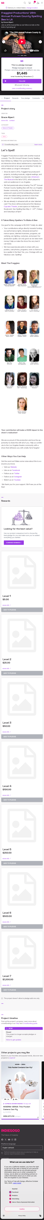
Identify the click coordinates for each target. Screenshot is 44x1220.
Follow (22, 81)
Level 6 (7, 912)
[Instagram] (12, 1140)
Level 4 (7, 786)
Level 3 (7, 722)
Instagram (18, 477)
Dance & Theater (8, 128)
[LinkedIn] (15, 1140)
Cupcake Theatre (10, 206)
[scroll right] (40, 41)
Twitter (16, 473)
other (4, 136)
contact (12, 120)
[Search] (25, 3)
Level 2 (7, 659)
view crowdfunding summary (22, 88)
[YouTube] (9, 1140)
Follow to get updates (13, 1040)
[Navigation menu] (42, 3)
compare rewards (13, 542)
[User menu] (38, 2)
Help (17, 1023)
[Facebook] (2, 1140)
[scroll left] (3, 41)
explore (12, 1058)
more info (4, 120)
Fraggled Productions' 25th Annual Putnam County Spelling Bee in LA (21, 16)
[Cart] (29, 2)
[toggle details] (38, 1118)
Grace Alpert (8, 22)
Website (13, 467)
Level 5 (7, 849)
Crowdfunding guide (30, 1023)
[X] (6, 1140)
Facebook (16, 470)
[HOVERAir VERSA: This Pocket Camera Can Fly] (20, 1080)
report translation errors (17, 1154)
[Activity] (34, 3)
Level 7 (7, 976)
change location (32, 8)
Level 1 (7, 596)
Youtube (17, 480)
